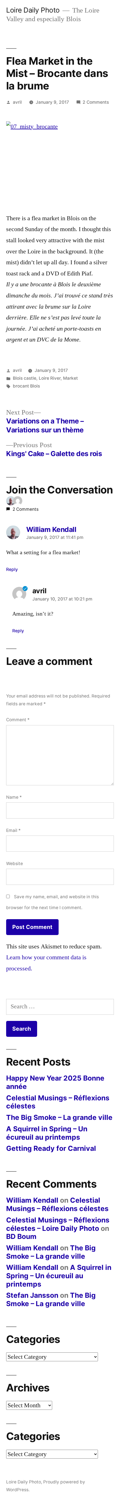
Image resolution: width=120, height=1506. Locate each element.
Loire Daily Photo (33, 10)
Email (13, 830)
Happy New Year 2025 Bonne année (55, 1082)
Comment (18, 719)
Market (70, 378)
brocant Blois (26, 386)
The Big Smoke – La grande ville (59, 1117)
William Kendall (32, 1200)
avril (17, 102)
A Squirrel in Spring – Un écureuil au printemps (46, 1133)
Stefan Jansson (32, 1295)
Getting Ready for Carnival (51, 1148)
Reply (12, 569)
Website (14, 863)
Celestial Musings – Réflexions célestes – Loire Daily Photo (57, 1224)
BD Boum (21, 1236)
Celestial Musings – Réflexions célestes (57, 1102)
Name (14, 797)
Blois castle (24, 378)
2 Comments (96, 102)
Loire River (50, 378)
